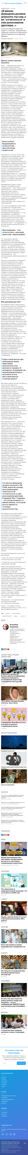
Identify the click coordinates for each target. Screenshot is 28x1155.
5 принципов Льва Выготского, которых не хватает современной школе (13, 724)
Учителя (9, 799)
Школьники (10, 817)
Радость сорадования (7, 784)
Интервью (4, 1082)
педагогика (22, 616)
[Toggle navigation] (25, 3)
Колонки (4, 1079)
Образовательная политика (9, 1095)
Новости (4, 1077)
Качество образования (12, 803)
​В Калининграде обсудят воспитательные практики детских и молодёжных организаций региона (13, 807)
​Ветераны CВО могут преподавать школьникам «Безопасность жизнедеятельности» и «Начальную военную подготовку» (13, 821)
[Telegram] (6, 649)
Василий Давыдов (16, 613)
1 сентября (7, 613)
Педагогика (5, 8)
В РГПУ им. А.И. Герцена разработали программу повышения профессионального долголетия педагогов (12, 796)
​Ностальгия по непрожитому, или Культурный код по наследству (13, 972)
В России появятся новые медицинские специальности (13, 946)
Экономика (4, 1097)
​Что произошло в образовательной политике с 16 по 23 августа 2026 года (14, 891)
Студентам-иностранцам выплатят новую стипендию (12, 1031)
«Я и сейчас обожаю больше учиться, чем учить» (12, 702)
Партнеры (4, 1116)
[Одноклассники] (4, 649)
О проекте (4, 1112)
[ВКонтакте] (2, 649)
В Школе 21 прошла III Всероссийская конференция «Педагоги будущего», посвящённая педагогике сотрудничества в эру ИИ (13, 677)
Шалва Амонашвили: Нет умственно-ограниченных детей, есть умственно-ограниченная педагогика (12, 860)
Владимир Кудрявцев (7, 38)
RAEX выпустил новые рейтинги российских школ (13, 802)
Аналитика (4, 1081)
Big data (4, 1103)
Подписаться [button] (21, 1063)
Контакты (4, 1114)
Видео (3, 1086)
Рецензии (4, 1084)
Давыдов (16, 616)
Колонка (13, 8)
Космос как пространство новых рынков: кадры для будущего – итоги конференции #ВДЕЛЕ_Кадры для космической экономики (13, 1002)
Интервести (5, 1101)
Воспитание (10, 809)
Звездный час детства (7, 751)
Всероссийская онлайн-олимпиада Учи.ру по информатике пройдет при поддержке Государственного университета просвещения (12, 814)
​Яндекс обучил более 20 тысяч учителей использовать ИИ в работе (13, 918)
